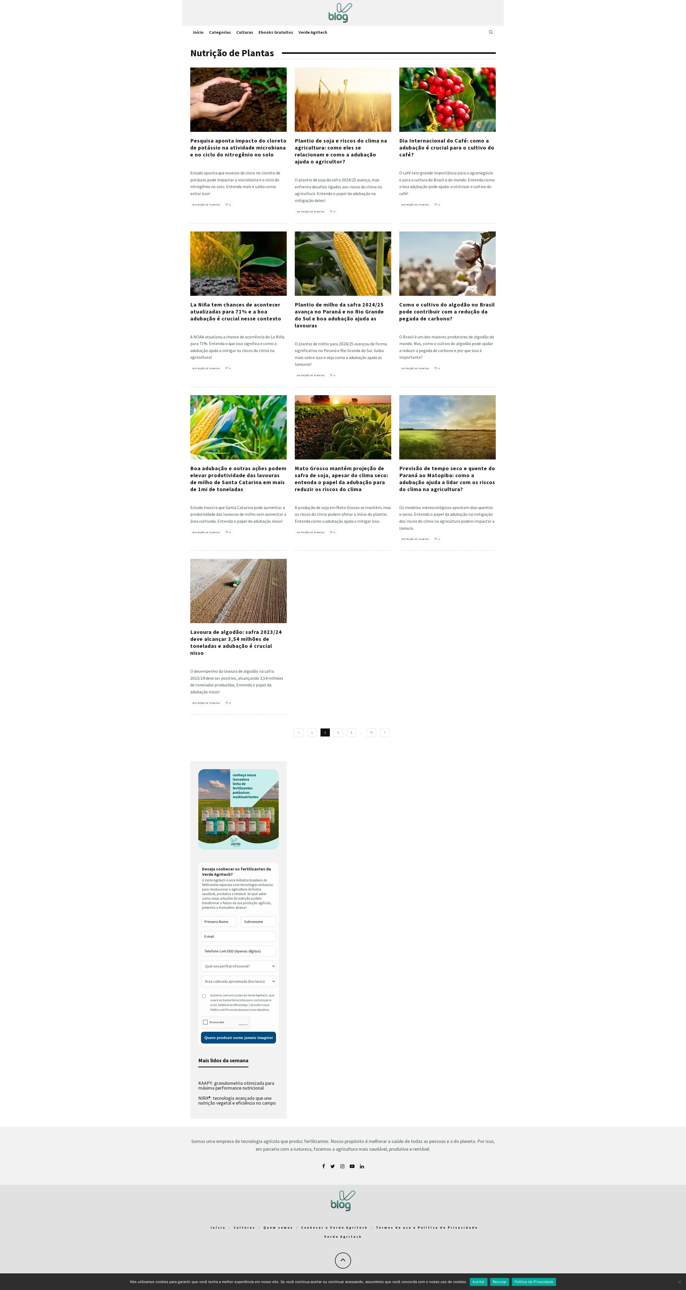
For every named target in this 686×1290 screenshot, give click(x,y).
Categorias (220, 32)
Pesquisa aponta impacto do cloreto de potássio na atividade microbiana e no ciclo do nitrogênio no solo (238, 147)
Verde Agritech (313, 32)
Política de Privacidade (533, 1282)
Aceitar (478, 1282)
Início (198, 32)
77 (371, 732)
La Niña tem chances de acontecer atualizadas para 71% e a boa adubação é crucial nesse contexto (235, 311)
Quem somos (278, 1227)
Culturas (244, 32)
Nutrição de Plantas (206, 204)
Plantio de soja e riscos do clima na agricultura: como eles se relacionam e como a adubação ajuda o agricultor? (341, 151)
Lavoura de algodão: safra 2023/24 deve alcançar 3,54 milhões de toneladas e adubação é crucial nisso (236, 642)
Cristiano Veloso (199, 164)
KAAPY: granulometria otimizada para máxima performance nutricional (236, 1085)
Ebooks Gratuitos (276, 32)
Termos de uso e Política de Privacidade (427, 1227)
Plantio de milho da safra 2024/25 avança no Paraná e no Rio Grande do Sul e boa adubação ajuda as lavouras (339, 315)
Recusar (500, 1282)
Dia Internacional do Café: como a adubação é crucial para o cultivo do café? (446, 147)
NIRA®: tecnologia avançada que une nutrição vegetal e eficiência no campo (237, 1100)
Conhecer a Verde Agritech (334, 1227)
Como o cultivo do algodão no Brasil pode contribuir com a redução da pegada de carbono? (447, 311)
